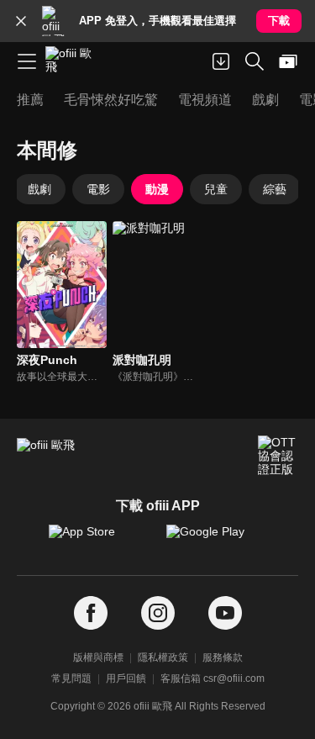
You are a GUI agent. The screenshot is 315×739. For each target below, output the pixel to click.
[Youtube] (225, 613)
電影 (98, 189)
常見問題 (71, 678)
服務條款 (222, 657)
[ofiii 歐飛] (73, 61)
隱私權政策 (163, 657)
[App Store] (99, 540)
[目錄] (27, 61)
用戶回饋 (126, 678)
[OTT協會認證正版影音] (278, 455)
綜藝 (274, 189)
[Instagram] (158, 613)
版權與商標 (98, 657)
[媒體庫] (288, 61)
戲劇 (39, 189)
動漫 (157, 189)
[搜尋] (254, 61)
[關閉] (21, 21)
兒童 (216, 189)
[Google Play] (216, 540)
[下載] (221, 61)
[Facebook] (91, 613)
